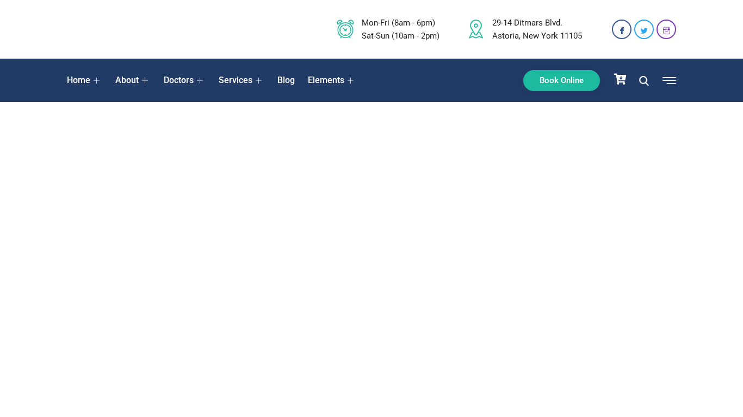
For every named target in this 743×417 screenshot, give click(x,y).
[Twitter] (644, 29)
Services (235, 80)
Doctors (179, 80)
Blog (286, 80)
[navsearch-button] (644, 80)
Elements (326, 80)
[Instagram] (666, 29)
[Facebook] (621, 29)
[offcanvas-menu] (666, 80)
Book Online (562, 80)
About (127, 80)
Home (78, 80)
